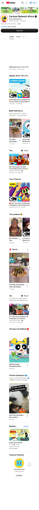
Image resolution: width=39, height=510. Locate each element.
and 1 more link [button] (12, 26)
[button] (4, 18)
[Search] (22, 3)
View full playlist (13, 448)
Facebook (4, 26)
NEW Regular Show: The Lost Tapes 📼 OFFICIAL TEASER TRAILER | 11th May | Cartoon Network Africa (19, 67)
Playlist (18, 444)
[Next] (29, 88)
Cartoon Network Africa (15, 170)
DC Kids (11, 444)
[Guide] (3, 3)
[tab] (11, 36)
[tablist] (19, 36)
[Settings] (26, 3)
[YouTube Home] (11, 2)
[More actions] (20, 140)
